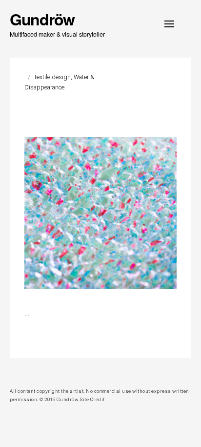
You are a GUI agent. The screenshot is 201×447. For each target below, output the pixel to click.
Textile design (52, 77)
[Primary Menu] (169, 24)
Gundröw (42, 19)
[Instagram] (13, 372)
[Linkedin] (25, 372)
